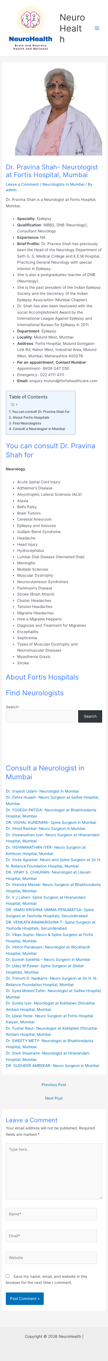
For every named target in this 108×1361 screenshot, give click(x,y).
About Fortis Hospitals (31, 417)
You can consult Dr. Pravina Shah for (41, 412)
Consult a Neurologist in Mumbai (39, 429)
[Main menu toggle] (97, 28)
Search (12, 707)
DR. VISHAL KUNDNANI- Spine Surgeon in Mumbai (51, 822)
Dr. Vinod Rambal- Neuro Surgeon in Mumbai (45, 828)
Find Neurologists (27, 423)
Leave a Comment (22, 184)
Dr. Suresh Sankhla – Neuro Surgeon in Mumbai (48, 959)
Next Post (54, 1098)
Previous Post (54, 1084)
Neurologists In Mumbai (63, 184)
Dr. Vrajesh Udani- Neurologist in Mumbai (42, 791)
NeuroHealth (72, 28)
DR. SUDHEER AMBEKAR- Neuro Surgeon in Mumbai (52, 1065)
